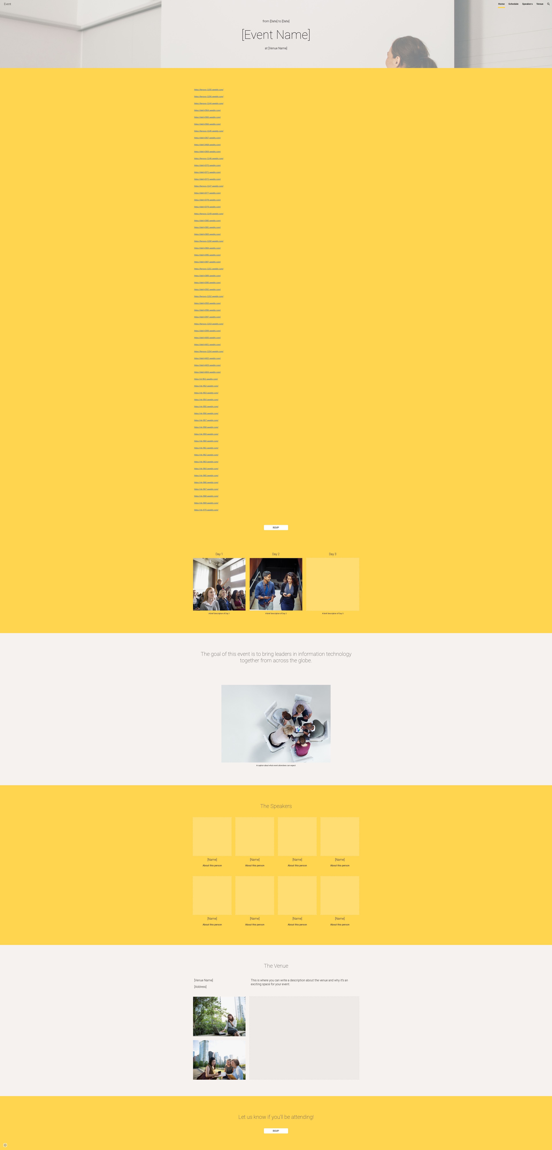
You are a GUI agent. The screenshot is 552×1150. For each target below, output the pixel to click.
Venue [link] (539, 4)
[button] (548, 4)
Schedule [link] (513, 4)
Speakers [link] (527, 4)
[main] (276, 21)
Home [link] (501, 4)
